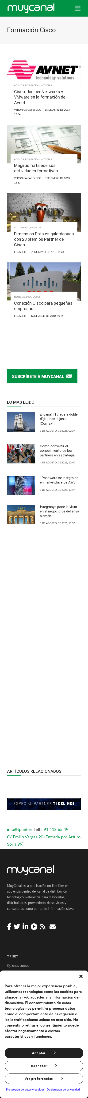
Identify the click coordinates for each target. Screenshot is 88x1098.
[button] (81, 976)
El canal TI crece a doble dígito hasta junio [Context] (59, 419)
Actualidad (21, 227)
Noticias (46, 85)
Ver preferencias (39, 1078)
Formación (32, 85)
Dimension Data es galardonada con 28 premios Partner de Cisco (44, 239)
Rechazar (39, 1066)
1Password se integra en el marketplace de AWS (59, 480)
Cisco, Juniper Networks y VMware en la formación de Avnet (39, 97)
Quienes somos (18, 965)
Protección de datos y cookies (25, 1089)
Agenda (19, 85)
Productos (33, 297)
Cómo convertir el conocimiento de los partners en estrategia (57, 450)
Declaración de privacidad (63, 1089)
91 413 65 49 (56, 830)
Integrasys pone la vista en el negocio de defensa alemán (59, 511)
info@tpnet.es (20, 830)
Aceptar (39, 1053)
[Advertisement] (44, 697)
